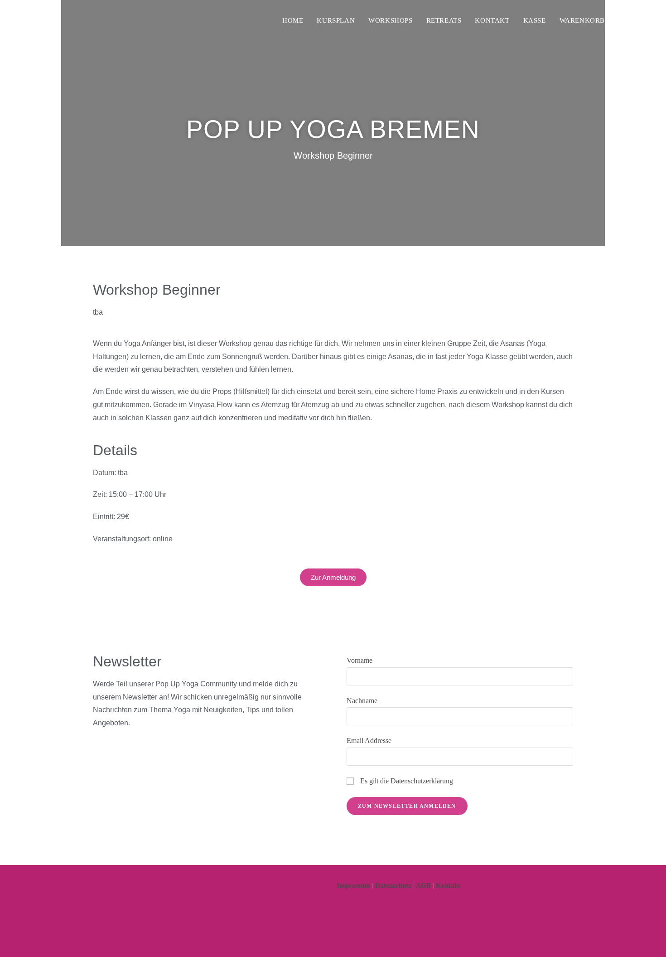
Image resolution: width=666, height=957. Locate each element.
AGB (423, 885)
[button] (333, 577)
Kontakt (448, 885)
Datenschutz (393, 885)
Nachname (362, 700)
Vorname (359, 660)
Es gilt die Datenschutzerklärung (406, 781)
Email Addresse (369, 740)
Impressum (353, 885)
